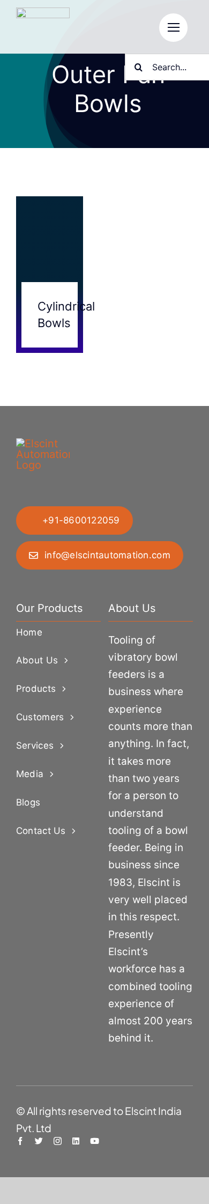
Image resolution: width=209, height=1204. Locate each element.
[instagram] (58, 1141)
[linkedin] (75, 1141)
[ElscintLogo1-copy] (43, 12)
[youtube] (94, 1141)
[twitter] (39, 1141)
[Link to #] (173, 27)
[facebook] (20, 1141)
